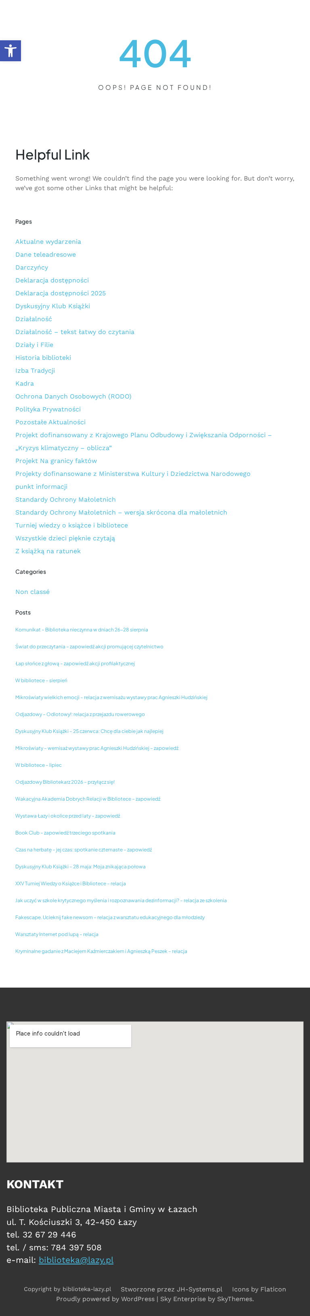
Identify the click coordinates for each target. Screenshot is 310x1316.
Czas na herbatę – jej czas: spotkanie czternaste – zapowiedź (83, 850)
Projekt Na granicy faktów (56, 461)
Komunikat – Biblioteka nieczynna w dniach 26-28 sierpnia (81, 630)
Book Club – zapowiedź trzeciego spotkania (65, 833)
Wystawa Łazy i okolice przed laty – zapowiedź (67, 816)
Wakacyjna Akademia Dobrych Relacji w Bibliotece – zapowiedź (87, 799)
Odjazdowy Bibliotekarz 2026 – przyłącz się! (65, 782)
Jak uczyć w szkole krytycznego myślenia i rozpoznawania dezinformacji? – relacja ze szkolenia (121, 900)
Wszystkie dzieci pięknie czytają (65, 538)
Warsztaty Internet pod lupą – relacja (56, 934)
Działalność (33, 319)
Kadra (24, 383)
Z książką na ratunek (48, 551)
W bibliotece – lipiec (38, 765)
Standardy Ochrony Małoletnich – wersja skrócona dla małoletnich (121, 512)
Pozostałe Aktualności (50, 422)
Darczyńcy (31, 267)
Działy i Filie (34, 345)
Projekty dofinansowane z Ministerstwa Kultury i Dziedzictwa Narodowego (133, 473)
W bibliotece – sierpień (41, 680)
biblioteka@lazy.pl (76, 1260)
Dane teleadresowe (45, 254)
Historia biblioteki (43, 357)
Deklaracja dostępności (52, 280)
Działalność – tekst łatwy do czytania (74, 332)
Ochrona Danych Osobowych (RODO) (73, 396)
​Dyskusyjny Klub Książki (52, 306)
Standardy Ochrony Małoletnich (65, 499)
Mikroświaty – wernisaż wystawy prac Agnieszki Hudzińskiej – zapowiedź (96, 748)
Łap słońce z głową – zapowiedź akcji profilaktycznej (75, 663)
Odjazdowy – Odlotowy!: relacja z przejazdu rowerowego (80, 714)
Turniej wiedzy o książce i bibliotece (71, 525)
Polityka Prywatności (48, 409)
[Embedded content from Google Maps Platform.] (155, 1091)
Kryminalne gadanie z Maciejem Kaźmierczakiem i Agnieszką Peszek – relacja (101, 951)
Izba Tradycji (35, 370)
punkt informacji (41, 486)
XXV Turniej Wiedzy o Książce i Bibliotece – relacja (70, 883)
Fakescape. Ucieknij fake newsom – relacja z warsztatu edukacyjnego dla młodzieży (110, 917)
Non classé (32, 592)
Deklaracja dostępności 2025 (60, 293)
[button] (10, 50)
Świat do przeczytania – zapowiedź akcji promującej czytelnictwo (89, 646)
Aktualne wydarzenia (48, 241)
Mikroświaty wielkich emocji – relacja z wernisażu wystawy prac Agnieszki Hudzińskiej (111, 697)
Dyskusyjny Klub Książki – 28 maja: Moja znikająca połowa (80, 866)
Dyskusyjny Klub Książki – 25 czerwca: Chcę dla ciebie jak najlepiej (89, 731)
